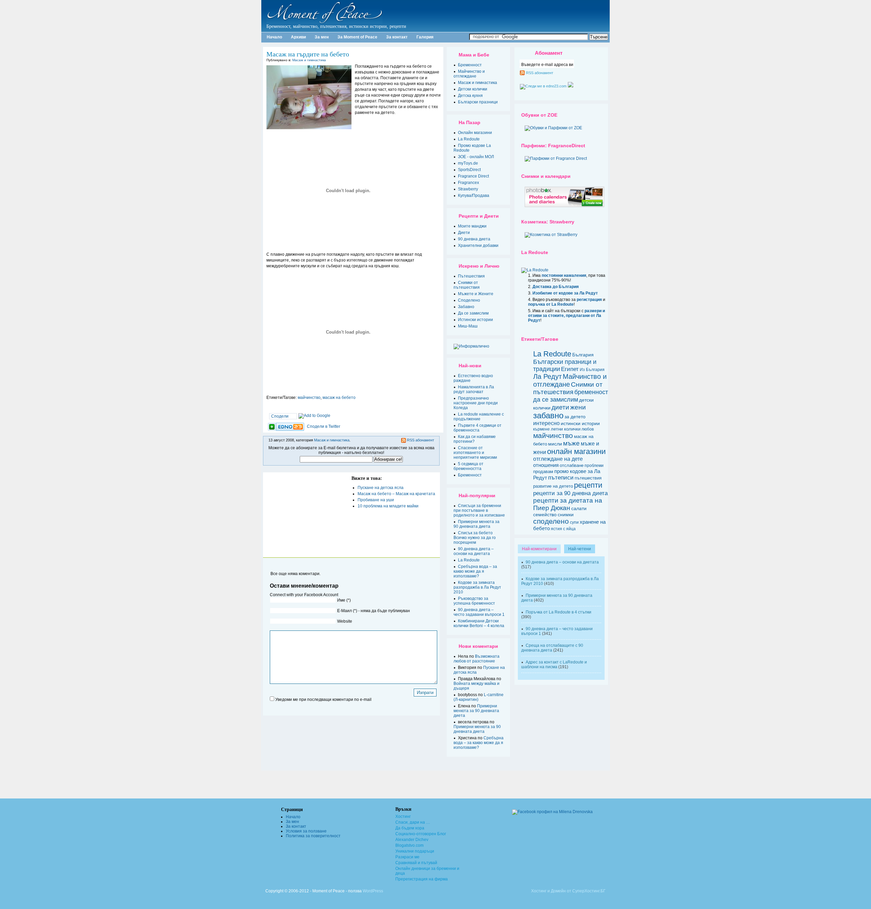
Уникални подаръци (414, 851)
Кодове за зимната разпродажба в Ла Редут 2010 (477, 587)
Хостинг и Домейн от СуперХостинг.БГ (568, 891)
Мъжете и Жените (475, 293)
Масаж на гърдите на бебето (307, 54)
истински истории (580, 423)
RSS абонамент (420, 440)
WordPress (373, 891)
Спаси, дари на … (412, 822)
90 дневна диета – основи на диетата (474, 551)
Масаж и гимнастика (309, 60)
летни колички (565, 429)
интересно (546, 423)
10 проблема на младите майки (388, 506)
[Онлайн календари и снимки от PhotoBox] (564, 205)
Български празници (478, 102)
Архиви (298, 37)
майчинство (309, 397)
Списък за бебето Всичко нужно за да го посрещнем (475, 538)
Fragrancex (468, 182)
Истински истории (475, 319)
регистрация (589, 299)
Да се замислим (473, 313)
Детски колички (472, 89)
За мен (322, 37)
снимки (566, 514)
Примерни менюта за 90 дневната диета (476, 524)
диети (560, 407)
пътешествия (588, 478)
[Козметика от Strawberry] (551, 234)
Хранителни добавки (478, 245)
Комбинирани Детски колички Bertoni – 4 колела (479, 623)
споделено (551, 521)
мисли (555, 444)
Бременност (470, 65)
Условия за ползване (306, 831)
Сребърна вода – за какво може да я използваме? (475, 571)
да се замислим (555, 399)
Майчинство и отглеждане (469, 74)
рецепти (588, 485)
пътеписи (561, 477)
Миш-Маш (468, 326)
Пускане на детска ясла (381, 487)
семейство (545, 514)
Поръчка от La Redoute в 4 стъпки (558, 612)
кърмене (541, 429)
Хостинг (403, 816)
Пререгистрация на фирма (421, 879)
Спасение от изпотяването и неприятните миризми (475, 452)
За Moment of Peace (357, 37)
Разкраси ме (407, 857)
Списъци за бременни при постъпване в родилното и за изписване (479, 510)
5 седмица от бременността (468, 466)
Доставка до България (555, 286)
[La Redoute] (534, 270)
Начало (274, 37)
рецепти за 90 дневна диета (570, 493)
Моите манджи (472, 226)
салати (579, 508)
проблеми (594, 465)
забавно (548, 415)
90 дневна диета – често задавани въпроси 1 (479, 612)
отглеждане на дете (558, 459)
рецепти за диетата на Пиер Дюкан (567, 504)
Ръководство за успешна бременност (474, 601)
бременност (591, 392)
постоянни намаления (564, 275)
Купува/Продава (473, 195)
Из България (592, 369)
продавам (543, 471)
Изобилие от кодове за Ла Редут (565, 293)
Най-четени (579, 548)
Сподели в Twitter (323, 426)
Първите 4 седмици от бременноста (478, 428)
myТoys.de (468, 163)
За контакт (397, 37)
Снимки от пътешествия (467, 285)
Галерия (424, 37)
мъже (571, 443)
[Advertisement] (305, 514)
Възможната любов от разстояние (476, 658)
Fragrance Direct (473, 176)
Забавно (466, 306)
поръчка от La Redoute (551, 304)
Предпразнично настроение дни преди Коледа (476, 403)
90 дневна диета (474, 239)
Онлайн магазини (475, 132)
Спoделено (469, 300)
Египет (570, 369)
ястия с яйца (563, 528)
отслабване (572, 465)
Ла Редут (547, 376)
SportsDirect (469, 169)
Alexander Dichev (411, 839)
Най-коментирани (539, 548)
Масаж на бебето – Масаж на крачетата (396, 493)
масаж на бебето (339, 397)
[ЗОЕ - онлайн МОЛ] (553, 127)
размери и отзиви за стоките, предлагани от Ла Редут (566, 315)
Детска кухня (470, 95)
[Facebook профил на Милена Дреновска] (540, 811)
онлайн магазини (576, 451)
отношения (546, 465)
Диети (464, 232)
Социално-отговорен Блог (420, 833)
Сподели (280, 416)
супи (574, 522)
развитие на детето (553, 486)
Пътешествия (471, 276)
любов (587, 429)
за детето (575, 416)
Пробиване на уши (376, 500)
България (583, 354)
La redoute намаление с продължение (479, 416)
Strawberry (468, 189)
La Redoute (469, 139)
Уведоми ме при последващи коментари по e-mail (323, 699)
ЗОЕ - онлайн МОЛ (476, 156)
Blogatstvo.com (409, 845)
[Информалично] (479, 346)
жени (578, 407)
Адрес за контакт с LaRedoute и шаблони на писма (554, 664)
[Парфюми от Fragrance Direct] (556, 158)
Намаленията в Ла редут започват (474, 389)
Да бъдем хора (409, 828)
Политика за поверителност (313, 836)
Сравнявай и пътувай (416, 862)
